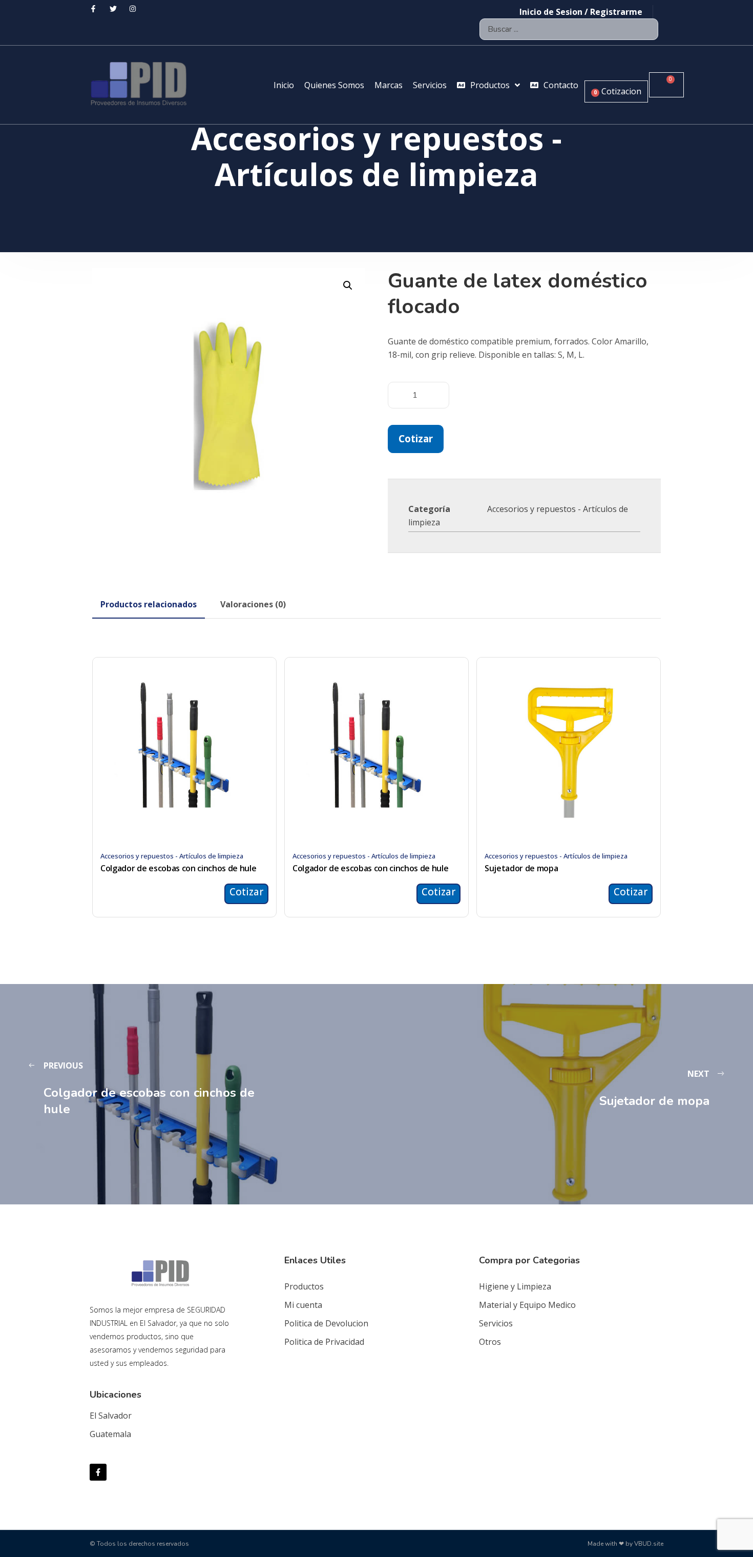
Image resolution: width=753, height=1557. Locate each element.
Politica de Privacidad (324, 1341)
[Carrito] (666, 84)
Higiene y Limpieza (515, 1286)
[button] (348, 285)
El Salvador (111, 1415)
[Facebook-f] (98, 1472)
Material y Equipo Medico (527, 1304)
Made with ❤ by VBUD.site (625, 1544)
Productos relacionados (148, 604)
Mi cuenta (303, 1304)
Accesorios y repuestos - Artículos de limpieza (171, 856)
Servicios (496, 1323)
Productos (304, 1286)
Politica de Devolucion (326, 1323)
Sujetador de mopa (521, 868)
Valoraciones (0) (253, 604)
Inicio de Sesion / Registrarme (580, 11)
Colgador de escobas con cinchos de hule (178, 868)
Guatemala (110, 1434)
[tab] (148, 604)
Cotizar (416, 438)
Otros (490, 1341)
